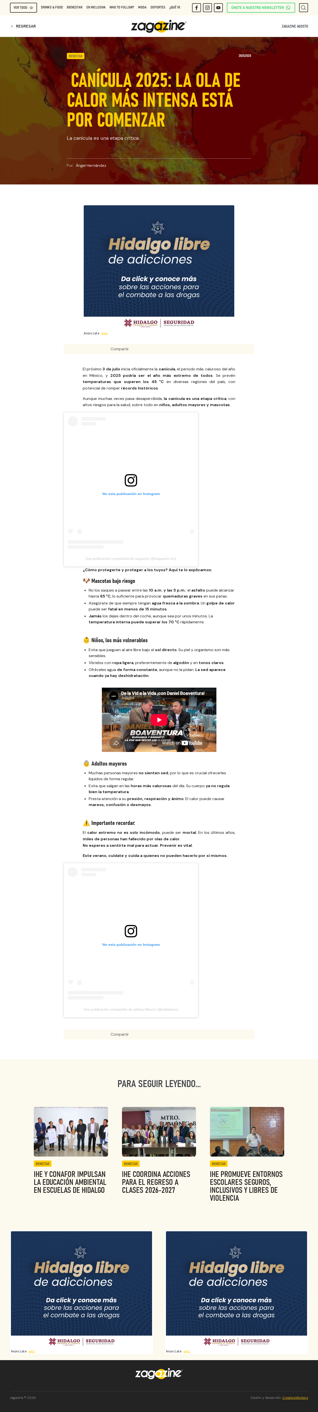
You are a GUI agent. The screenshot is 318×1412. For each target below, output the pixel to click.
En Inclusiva (96, 7)
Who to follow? (122, 7)
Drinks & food (52, 7)
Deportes (158, 7)
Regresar (23, 26)
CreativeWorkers (295, 1398)
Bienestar (74, 7)
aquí (104, 333)
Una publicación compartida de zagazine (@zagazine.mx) (130, 559)
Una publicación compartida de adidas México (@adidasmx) (131, 1009)
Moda (142, 7)
